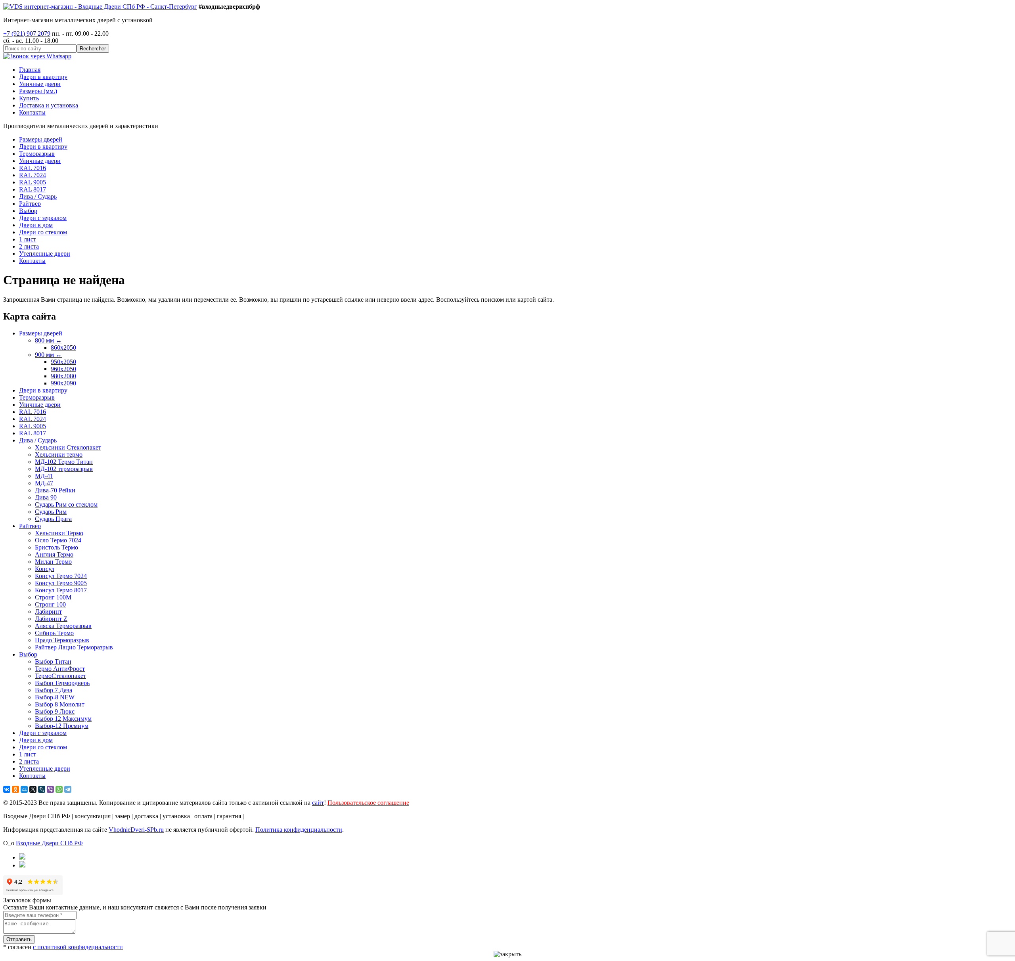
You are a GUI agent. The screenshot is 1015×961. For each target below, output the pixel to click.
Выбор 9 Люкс (55, 711)
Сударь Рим (51, 511)
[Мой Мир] (24, 789)
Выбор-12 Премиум (61, 725)
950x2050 (63, 361)
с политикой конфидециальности (78, 947)
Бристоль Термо (56, 547)
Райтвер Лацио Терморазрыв (74, 647)
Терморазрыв (37, 153)
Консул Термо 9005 (61, 583)
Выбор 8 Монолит (59, 704)
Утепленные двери (44, 253)
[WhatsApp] (59, 789)
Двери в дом (36, 225)
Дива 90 (46, 497)
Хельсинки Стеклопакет (68, 447)
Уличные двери (40, 83)
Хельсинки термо (58, 454)
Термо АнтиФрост (60, 668)
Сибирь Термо (54, 633)
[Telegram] (67, 789)
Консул (44, 568)
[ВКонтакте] (6, 789)
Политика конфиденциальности (298, 829)
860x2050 (63, 347)
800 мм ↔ (48, 340)
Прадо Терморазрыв (62, 640)
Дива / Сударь (38, 196)
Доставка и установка (48, 105)
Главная (29, 69)
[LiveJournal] (41, 789)
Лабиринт (48, 611)
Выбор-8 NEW (55, 697)
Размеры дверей (40, 139)
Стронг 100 (50, 604)
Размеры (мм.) (38, 91)
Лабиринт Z (51, 618)
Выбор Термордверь (62, 683)
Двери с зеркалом (43, 217)
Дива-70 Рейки (55, 490)
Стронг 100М (53, 597)
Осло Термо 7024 (58, 540)
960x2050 (63, 369)
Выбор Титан (53, 661)
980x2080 (63, 376)
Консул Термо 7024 (61, 575)
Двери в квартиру (43, 76)
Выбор (28, 210)
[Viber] (50, 789)
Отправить (19, 939)
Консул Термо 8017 (61, 590)
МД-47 (44, 483)
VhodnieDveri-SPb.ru (136, 829)
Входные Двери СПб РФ (49, 843)
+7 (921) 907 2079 (26, 33)
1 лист (27, 239)
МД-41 (44, 476)
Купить (29, 98)
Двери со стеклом (43, 232)
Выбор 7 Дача (53, 690)
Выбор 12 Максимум (63, 718)
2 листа (29, 246)
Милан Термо (53, 561)
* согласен (63, 947)
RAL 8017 (32, 189)
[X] (32, 789)
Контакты (32, 112)
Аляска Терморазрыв (63, 625)
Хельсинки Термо (59, 533)
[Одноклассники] (15, 789)
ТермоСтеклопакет (60, 675)
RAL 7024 (32, 175)
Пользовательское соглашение (368, 802)
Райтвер (30, 203)
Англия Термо (54, 554)
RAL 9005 (32, 182)
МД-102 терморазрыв (64, 468)
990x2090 (63, 383)
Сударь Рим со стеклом (66, 504)
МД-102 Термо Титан (64, 461)
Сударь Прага (53, 518)
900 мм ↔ (48, 354)
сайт (318, 802)
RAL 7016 (32, 168)
